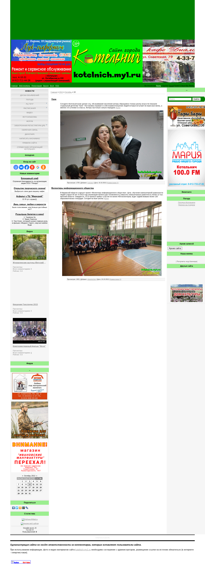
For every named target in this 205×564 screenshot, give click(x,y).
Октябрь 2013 (29, 476)
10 (30, 484)
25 (33, 490)
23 (26, 490)
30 (26, 493)
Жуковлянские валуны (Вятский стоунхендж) (29, 263)
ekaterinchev (91, 279)
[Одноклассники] (20, 508)
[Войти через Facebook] (26, 167)
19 (37, 487)
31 (30, 493)
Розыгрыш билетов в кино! (30, 214)
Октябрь (68, 92)
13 (41, 484)
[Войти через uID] (15, 167)
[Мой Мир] (23, 508)
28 (19, 493)
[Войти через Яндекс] (32, 167)
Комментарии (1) (113, 183)
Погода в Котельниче (186, 202)
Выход (46, 86)
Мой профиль (24, 86)
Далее (117, 108)
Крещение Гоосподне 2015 (25, 304)
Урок (53, 99)
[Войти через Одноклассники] (43, 167)
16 (26, 487)
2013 (61, 92)
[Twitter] (17, 508)
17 (30, 487)
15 (22, 487)
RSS (57, 86)
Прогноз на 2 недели (186, 205)
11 (33, 484)
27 (41, 490)
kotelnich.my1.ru (83, 549)
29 (22, 493)
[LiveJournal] (27, 508)
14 (19, 487)
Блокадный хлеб (29, 178)
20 (41, 487)
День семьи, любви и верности (29, 204)
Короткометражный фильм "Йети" (29, 346)
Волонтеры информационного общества (72, 188)
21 (19, 490)
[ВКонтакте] (13, 508)
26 (37, 490)
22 (22, 490)
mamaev (90, 183)
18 (33, 487)
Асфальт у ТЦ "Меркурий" (29, 196)
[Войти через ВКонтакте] (21, 167)
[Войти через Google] (37, 167)
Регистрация (37, 86)
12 (37, 484)
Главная (14, 86)
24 (30, 490)
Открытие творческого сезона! (29, 188)
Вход (52, 86)
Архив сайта (175, 248)
